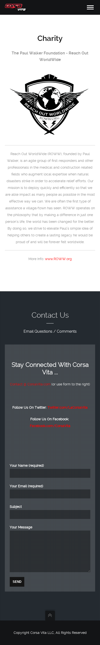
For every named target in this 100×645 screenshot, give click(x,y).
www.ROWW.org (58, 259)
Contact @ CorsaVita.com (30, 384)
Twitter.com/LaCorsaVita (68, 407)
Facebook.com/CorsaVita (50, 426)
